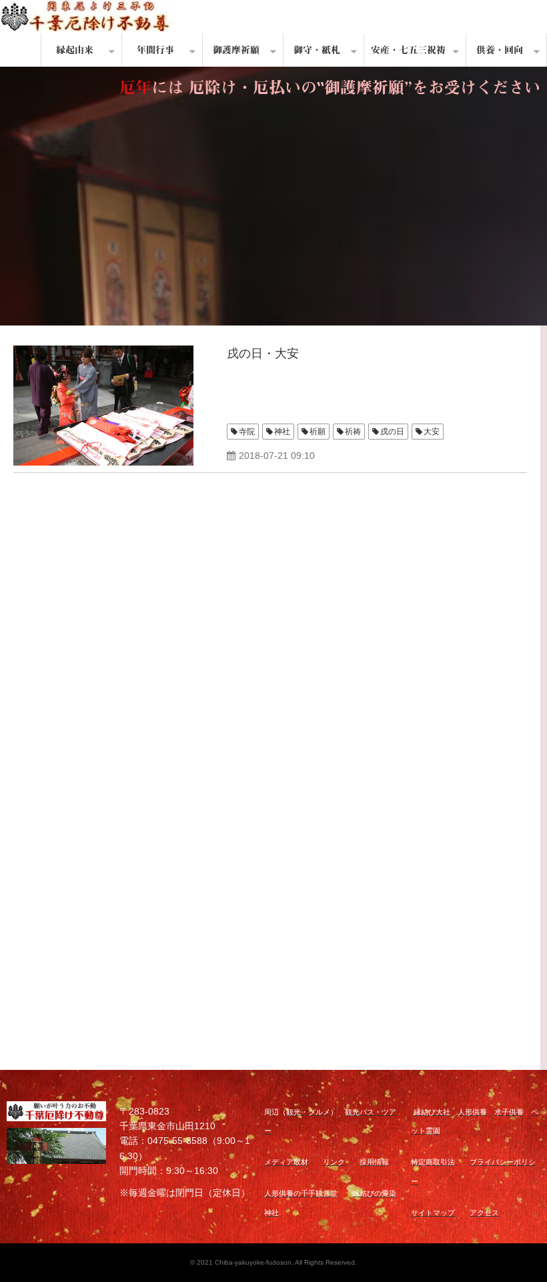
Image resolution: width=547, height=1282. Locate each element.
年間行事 (155, 50)
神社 (282, 431)
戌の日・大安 (263, 353)
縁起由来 (74, 50)
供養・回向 (499, 50)
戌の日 (392, 431)
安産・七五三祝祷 (408, 50)
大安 (432, 431)
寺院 (247, 431)
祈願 (318, 431)
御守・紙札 (317, 50)
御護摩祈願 (236, 50)
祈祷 (353, 431)
